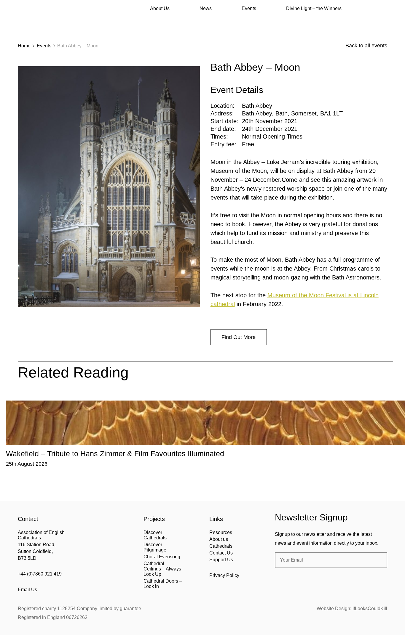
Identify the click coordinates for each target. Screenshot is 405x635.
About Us (160, 8)
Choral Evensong (161, 556)
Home (24, 45)
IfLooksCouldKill (370, 608)
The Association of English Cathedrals (40, 21)
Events (249, 8)
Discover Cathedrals (155, 535)
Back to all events (366, 46)
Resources (220, 532)
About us (218, 539)
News (206, 8)
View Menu (383, 8)
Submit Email (377, 560)
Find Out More (238, 337)
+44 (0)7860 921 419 (40, 573)
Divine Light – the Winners (314, 8)
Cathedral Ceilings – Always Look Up (162, 569)
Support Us (221, 559)
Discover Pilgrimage (154, 547)
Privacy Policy (224, 575)
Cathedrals (220, 546)
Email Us (27, 589)
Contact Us (221, 552)
